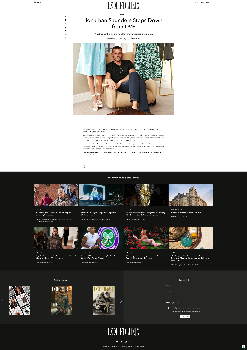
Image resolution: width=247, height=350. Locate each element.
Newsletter (116, 346)
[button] (121, 301)
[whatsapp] (65, 34)
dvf (84, 168)
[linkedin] (65, 27)
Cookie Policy (139, 346)
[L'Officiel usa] (123, 5)
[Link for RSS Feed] (130, 342)
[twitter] (65, 31)
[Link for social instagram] (126, 342)
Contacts (106, 346)
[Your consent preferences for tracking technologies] (243, 346)
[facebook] (65, 20)
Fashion (123, 14)
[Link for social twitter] (117, 342)
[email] (65, 16)
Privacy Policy (196, 311)
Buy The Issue (200, 3)
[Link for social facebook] (121, 342)
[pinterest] (65, 24)
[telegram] (65, 38)
